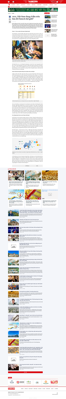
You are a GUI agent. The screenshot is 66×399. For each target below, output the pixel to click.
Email (15, 1)
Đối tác (10, 377)
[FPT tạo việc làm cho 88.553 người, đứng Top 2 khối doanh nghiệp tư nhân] (13, 286)
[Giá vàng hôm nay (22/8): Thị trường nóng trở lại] (50, 175)
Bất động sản (23, 217)
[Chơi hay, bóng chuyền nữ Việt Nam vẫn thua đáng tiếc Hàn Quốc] (13, 230)
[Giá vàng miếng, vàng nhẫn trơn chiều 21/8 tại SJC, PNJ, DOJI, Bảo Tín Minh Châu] (33, 194)
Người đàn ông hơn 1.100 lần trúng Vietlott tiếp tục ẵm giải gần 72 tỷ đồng (49, 201)
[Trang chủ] (9, 5)
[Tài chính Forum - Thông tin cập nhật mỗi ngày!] (33, 2)
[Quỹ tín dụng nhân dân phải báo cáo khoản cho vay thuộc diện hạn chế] (16, 175)
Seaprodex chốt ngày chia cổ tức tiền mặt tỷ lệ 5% (29, 219)
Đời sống (23, 248)
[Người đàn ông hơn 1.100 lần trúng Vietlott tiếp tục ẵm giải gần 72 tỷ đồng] (50, 194)
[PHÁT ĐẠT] (20, 382)
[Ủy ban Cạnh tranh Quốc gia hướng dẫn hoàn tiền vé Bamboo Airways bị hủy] (13, 270)
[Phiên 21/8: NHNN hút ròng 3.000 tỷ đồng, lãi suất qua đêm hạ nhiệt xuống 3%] (13, 254)
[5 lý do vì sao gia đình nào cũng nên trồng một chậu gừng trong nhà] (13, 359)
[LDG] (54, 382)
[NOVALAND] (29, 382)
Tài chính (9, 179)
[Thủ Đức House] (37, 382)
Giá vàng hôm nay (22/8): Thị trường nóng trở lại (50, 182)
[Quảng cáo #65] (33, 10)
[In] (10, 22)
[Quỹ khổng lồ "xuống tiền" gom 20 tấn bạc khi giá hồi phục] (13, 318)
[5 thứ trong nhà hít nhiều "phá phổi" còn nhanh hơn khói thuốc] (13, 367)
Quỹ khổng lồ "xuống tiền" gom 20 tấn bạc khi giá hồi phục (31, 315)
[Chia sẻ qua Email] (10, 19)
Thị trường (23, 273)
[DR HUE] (12, 382)
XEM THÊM (25, 372)
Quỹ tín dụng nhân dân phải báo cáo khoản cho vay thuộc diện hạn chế (16, 182)
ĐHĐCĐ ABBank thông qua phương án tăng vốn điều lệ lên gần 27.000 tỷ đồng (33, 182)
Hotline (11, 1)
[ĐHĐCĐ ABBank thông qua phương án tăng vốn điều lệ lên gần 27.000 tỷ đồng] (33, 175)
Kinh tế (23, 232)
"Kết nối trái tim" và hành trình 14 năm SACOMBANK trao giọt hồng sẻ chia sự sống (16, 201)
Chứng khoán (23, 223)
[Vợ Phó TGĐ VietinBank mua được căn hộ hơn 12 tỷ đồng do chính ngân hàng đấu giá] (13, 310)
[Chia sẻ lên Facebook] (10, 17)
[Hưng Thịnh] (46, 382)
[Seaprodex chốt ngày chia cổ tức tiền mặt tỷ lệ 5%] (13, 222)
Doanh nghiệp (23, 288)
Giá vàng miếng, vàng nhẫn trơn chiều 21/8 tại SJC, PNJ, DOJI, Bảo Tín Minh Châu (32, 201)
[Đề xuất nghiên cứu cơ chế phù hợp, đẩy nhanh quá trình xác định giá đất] (13, 334)
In (37, 165)
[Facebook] (57, 393)
